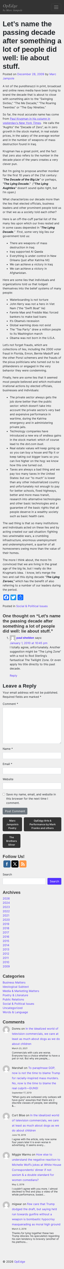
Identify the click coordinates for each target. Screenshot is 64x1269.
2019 (6, 924)
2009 (6, 966)
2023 (6, 907)
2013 (6, 949)
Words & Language (15, 1012)
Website (8, 779)
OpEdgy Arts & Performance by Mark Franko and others (43, 824)
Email (7, 764)
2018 (6, 928)
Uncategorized (13, 1008)
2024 (6, 902)
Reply (13, 675)
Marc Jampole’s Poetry (12, 824)
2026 (6, 898)
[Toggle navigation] (56, 7)
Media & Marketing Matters (21, 991)
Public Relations (13, 999)
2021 (6, 915)
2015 (6, 941)
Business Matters (14, 982)
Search (7, 874)
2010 (6, 962)
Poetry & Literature (15, 995)
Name (8, 748)
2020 (6, 919)
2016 (6, 936)
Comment (10, 704)
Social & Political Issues (32, 606)
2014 (6, 945)
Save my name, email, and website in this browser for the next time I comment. (31, 799)
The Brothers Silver (11, 841)
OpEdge (12, 7)
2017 (6, 932)
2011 (6, 958)
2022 (6, 911)
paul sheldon (25, 638)
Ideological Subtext (16, 986)
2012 (6, 953)
